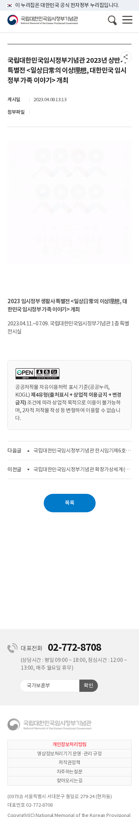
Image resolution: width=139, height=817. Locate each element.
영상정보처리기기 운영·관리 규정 (69, 754)
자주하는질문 (70, 772)
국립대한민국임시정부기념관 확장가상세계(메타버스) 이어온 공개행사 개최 (82, 469)
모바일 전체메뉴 (127, 21)
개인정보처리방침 (69, 744)
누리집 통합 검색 (112, 20)
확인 (88, 685)
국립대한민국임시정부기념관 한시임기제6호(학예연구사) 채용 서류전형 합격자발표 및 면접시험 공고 (82, 450)
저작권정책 (69, 762)
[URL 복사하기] (126, 56)
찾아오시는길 (70, 780)
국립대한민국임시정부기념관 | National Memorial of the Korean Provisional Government (42, 20)
